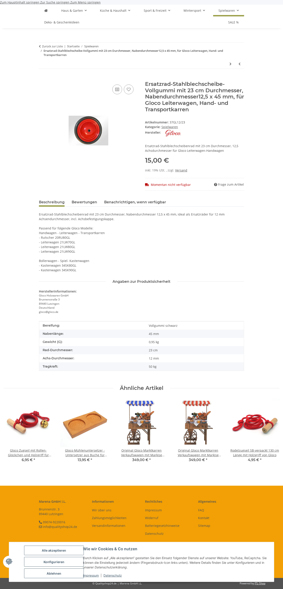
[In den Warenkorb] (42, 78)
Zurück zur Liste (52, 46)
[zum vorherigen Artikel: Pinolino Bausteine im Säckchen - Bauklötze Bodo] (239, 64)
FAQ (201, 510)
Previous (11, 433)
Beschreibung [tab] (52, 202)
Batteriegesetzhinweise (162, 526)
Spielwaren (169, 127)
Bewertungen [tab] (84, 202)
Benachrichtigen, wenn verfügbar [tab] (135, 202)
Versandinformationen (108, 526)
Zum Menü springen (85, 2)
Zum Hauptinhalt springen (20, 2)
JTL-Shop (260, 583)
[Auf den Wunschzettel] (129, 89)
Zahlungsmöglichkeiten (109, 518)
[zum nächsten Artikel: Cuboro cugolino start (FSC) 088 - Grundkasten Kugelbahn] (230, 64)
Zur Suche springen (55, 2)
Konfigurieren (54, 562)
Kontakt (203, 518)
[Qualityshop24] (46, 10)
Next (272, 433)
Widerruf (151, 518)
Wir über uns (101, 510)
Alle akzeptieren (54, 550)
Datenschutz (112, 575)
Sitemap (204, 526)
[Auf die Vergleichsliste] (117, 89)
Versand (181, 170)
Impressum (91, 575)
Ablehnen (54, 573)
